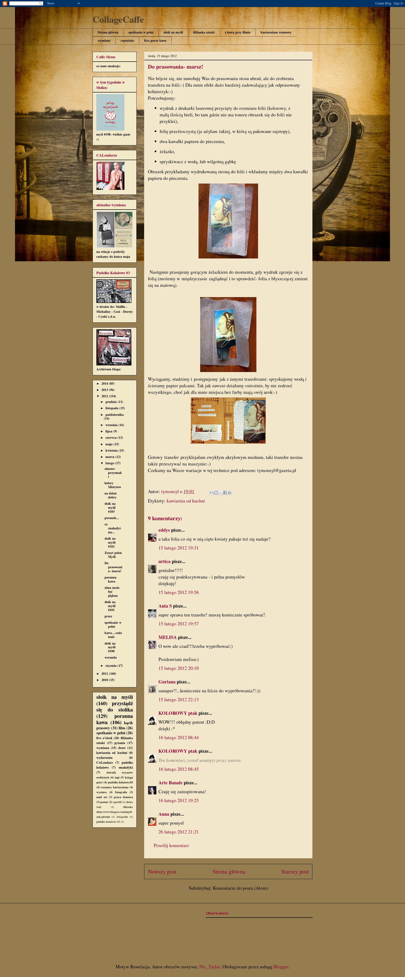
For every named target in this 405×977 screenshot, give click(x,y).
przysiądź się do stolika (114, 706)
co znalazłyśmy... (113, 528)
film (122, 728)
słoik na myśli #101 (110, 605)
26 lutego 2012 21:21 (178, 832)
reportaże (127, 40)
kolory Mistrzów (113, 484)
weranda (111, 657)
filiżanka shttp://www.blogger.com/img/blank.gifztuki (114, 812)
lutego (110, 463)
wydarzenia (104, 757)
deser (122, 747)
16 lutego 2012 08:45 (178, 769)
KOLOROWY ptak (177, 713)
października (114, 414)
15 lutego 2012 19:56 (178, 592)
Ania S (165, 605)
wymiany (104, 40)
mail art (101, 797)
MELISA (167, 637)
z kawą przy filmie (238, 32)
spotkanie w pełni (113, 624)
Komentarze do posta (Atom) (240, 888)
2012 (105, 396)
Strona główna (108, 32)
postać (104, 802)
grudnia (111, 401)
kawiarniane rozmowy (276, 32)
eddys (164, 530)
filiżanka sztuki (204, 32)
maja (109, 444)
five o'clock (104, 737)
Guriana (167, 681)
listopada (112, 408)
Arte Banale (170, 782)
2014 (105, 383)
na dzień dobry (110, 495)
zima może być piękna (112, 591)
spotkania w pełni (141, 32)
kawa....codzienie (113, 634)
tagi (117, 777)
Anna (163, 814)
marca (110, 456)
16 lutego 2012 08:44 (178, 737)
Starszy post (295, 871)
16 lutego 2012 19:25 (178, 800)
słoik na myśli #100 (110, 647)
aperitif (117, 802)
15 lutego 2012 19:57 (178, 623)
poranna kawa (110, 579)
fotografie (122, 817)
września (112, 424)
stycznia (111, 665)
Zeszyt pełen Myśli (113, 554)
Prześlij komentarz (171, 845)
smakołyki (126, 767)
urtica (164, 561)
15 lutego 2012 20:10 (178, 668)
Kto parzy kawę (155, 40)
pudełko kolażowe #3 (108, 822)
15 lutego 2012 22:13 (178, 699)
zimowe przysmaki (113, 472)
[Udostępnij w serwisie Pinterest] (229, 492)
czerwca (111, 437)
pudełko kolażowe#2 (120, 782)
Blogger (281, 966)
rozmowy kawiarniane (114, 787)
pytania (119, 742)
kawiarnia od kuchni (186, 501)
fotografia (121, 792)
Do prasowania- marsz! (113, 566)
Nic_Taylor (209, 966)
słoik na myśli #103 (110, 507)
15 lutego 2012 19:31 (178, 548)
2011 (105, 673)
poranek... (112, 517)
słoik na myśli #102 (110, 542)
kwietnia (112, 450)
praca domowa (123, 797)
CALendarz (104, 762)
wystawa (101, 792)
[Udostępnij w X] (220, 492)
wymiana (102, 747)
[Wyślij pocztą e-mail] (211, 492)
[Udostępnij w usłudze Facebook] (225, 492)
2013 (105, 389)
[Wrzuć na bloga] (216, 492)
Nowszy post (162, 871)
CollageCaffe (118, 19)
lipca (109, 431)
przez (108, 616)
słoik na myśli (173, 32)
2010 (105, 679)
